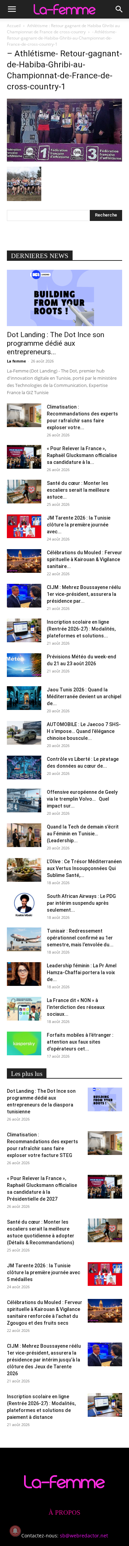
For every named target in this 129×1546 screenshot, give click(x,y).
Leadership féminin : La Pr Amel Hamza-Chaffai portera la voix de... (82, 972)
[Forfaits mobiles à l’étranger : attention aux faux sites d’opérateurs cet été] (24, 1043)
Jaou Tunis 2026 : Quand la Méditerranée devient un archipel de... (84, 696)
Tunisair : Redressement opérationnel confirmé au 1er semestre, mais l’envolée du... (80, 937)
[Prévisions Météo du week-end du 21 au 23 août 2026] (24, 665)
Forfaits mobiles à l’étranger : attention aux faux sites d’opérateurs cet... (80, 1042)
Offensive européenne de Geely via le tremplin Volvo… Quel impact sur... (82, 799)
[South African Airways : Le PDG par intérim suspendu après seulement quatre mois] (24, 904)
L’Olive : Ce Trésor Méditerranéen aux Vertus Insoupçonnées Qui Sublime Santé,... (84, 868)
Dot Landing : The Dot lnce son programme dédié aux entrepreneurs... (55, 343)
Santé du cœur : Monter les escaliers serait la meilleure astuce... (78, 490)
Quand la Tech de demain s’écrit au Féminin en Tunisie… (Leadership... (83, 833)
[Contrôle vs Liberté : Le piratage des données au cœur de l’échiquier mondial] (24, 767)
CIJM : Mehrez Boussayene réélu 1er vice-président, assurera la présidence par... (84, 594)
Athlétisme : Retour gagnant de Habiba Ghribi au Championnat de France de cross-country (63, 29)
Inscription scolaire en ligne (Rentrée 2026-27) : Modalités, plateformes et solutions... (81, 628)
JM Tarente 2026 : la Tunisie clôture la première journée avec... (78, 524)
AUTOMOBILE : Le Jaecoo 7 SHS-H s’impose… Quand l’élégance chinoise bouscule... (84, 731)
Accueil (14, 26)
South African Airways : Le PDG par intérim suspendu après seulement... (81, 903)
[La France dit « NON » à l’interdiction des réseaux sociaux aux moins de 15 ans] (24, 1009)
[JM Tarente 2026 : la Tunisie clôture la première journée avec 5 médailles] (24, 526)
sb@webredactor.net (84, 1535)
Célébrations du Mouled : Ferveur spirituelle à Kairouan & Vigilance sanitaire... (84, 559)
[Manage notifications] (15, 1530)
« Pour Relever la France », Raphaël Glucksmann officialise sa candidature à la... (82, 455)
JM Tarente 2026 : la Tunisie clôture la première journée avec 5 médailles (43, 1272)
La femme (16, 361)
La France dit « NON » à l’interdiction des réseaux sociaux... (76, 1007)
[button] (12, 9)
